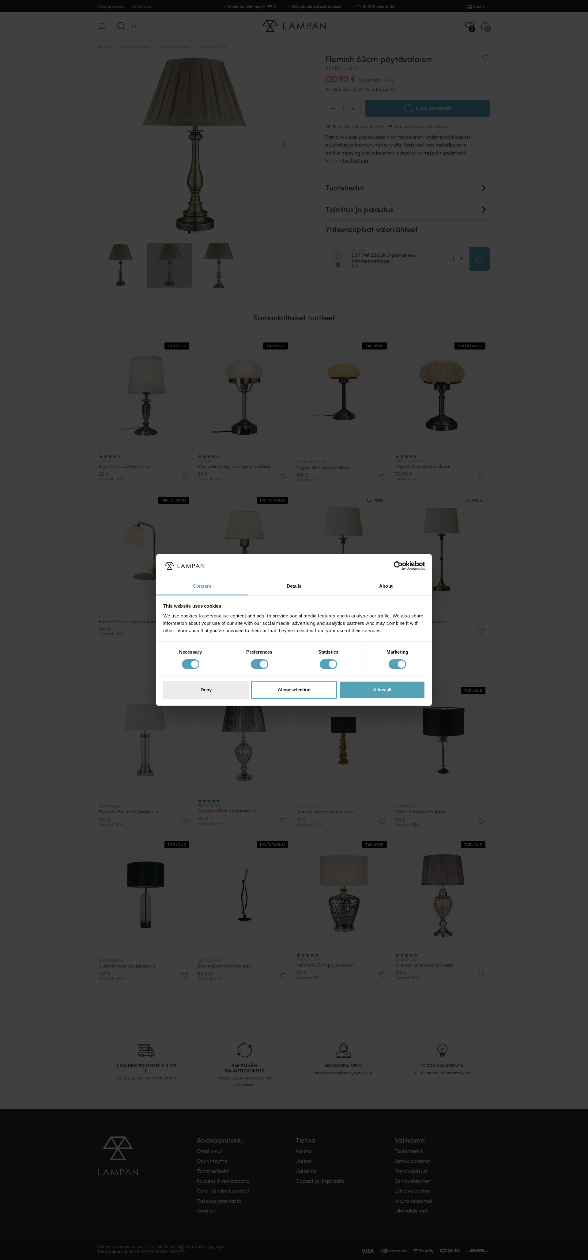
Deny (206, 689)
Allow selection (294, 689)
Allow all (382, 689)
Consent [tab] (202, 586)
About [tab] (386, 586)
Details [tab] (294, 586)
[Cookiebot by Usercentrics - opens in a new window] (398, 566)
